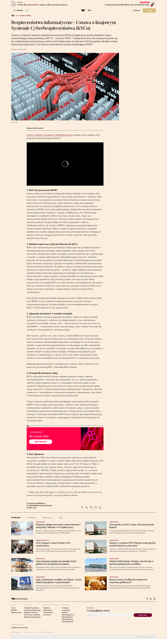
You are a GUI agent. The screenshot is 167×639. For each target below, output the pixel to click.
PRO (89, 10)
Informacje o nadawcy (32, 615)
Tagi (60, 517)
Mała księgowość (68, 615)
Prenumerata (48, 612)
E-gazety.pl (66, 610)
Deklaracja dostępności (32, 617)
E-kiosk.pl (65, 608)
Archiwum (47, 615)
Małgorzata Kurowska (35, 128)
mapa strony (15, 632)
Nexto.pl (65, 612)
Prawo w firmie (25, 16)
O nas (13, 608)
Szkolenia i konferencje (19, 628)
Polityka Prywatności (31, 608)
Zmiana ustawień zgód (32, 610)
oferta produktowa (46, 632)
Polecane (31, 517)
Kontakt (14, 610)
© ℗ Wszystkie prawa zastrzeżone (39, 505)
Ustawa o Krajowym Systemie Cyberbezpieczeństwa (49, 134)
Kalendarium (29, 632)
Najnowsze (47, 517)
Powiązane (16, 517)
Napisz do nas (16, 612)
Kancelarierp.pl (67, 617)
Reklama (46, 608)
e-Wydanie (136, 10)
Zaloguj (149, 10)
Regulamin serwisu (31, 612)
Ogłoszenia (47, 610)
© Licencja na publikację (36, 503)
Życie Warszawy (68, 621)
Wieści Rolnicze (67, 619)
